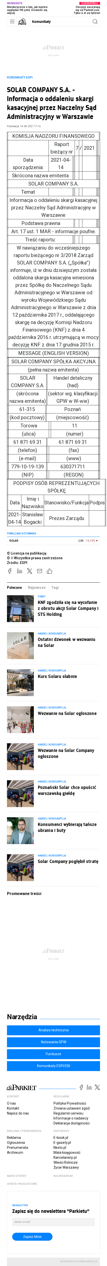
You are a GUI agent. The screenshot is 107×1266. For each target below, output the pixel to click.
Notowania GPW (53, 1042)
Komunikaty (41, 21)
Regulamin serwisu (68, 1113)
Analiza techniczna (54, 1030)
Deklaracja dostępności (72, 1123)
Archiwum (15, 1152)
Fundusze (53, 1054)
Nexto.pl (60, 1148)
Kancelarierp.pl (65, 1157)
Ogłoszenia (16, 1143)
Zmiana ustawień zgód (72, 1108)
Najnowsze (37, 588)
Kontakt (13, 1108)
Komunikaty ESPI (20, 77)
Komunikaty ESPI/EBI (53, 1066)
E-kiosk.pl (61, 1138)
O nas (11, 1103)
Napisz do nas (18, 1113)
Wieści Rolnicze (66, 1162)
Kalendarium (63, 1176)
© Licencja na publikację (27, 553)
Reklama (14, 1138)
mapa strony (16, 1176)
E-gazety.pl (62, 1143)
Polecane (14, 588)
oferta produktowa (22, 1184)
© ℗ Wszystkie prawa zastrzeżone (34, 558)
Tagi (54, 588)
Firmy (41, 596)
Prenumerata (17, 1148)
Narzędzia (22, 1017)
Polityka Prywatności (70, 1103)
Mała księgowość (67, 1152)
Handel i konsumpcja (52, 633)
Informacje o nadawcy (71, 1118)
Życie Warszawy (66, 1167)
